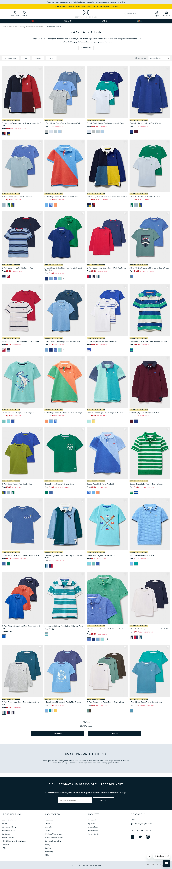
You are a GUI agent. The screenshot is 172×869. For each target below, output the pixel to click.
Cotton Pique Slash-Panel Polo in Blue (101, 484)
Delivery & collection (9, 820)
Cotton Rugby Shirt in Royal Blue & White (145, 123)
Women (68, 21)
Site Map (48, 848)
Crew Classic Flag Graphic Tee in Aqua (101, 555)
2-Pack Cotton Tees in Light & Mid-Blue (17, 197)
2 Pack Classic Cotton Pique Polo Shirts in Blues (62, 341)
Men (104, 21)
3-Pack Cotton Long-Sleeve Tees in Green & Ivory (105, 702)
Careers (47, 830)
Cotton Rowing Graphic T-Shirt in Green (59, 484)
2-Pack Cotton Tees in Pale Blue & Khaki (17, 484)
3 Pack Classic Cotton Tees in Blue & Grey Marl (62, 123)
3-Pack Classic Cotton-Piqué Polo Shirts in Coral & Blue (21, 627)
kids (10, 26)
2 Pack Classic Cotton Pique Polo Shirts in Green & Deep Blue (63, 269)
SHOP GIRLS (86, 48)
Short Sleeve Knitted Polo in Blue (142, 555)
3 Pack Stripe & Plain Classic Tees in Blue (102, 341)
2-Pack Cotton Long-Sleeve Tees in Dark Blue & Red (106, 268)
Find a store (49, 820)
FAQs (4, 848)
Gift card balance (93, 827)
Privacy (47, 844)
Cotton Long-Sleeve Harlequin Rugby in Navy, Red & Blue (21, 124)
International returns (8, 830)
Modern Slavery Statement (54, 837)
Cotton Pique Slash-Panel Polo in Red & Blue (61, 197)
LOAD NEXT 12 (57, 734)
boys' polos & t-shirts (54, 26)
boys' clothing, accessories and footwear (29, 26)
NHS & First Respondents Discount (14, 841)
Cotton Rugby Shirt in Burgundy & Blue (144, 413)
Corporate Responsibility (53, 841)
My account (92, 820)
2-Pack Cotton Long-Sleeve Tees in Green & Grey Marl (20, 703)
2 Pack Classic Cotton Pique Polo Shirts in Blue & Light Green (105, 630)
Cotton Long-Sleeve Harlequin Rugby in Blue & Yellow (107, 197)
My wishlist (91, 823)
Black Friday (49, 851)
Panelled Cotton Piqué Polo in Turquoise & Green (105, 413)
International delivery (9, 827)
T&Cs (47, 855)
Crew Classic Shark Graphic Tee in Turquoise (18, 413)
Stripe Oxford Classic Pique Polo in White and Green (63, 626)
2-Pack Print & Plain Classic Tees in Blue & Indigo (62, 702)
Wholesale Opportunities (53, 834)
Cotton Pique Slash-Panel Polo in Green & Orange (63, 413)
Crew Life (48, 827)
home (4, 26)
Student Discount (8, 837)
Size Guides (6, 834)
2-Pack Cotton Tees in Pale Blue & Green (145, 197)
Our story (48, 823)
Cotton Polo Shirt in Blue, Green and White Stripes (148, 341)
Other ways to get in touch (143, 823)
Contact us (5, 844)
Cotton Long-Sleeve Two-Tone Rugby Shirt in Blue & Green (63, 556)
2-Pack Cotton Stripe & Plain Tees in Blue (17, 268)
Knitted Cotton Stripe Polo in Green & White (146, 484)
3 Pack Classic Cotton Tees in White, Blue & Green (105, 123)
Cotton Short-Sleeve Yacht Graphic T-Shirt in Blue (20, 555)
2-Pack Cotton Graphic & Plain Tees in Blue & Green (149, 268)
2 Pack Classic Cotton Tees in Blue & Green (146, 702)
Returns (4, 823)
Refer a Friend (93, 830)
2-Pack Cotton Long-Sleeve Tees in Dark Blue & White (150, 629)
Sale (32, 21)
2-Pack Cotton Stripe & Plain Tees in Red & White (20, 341)
